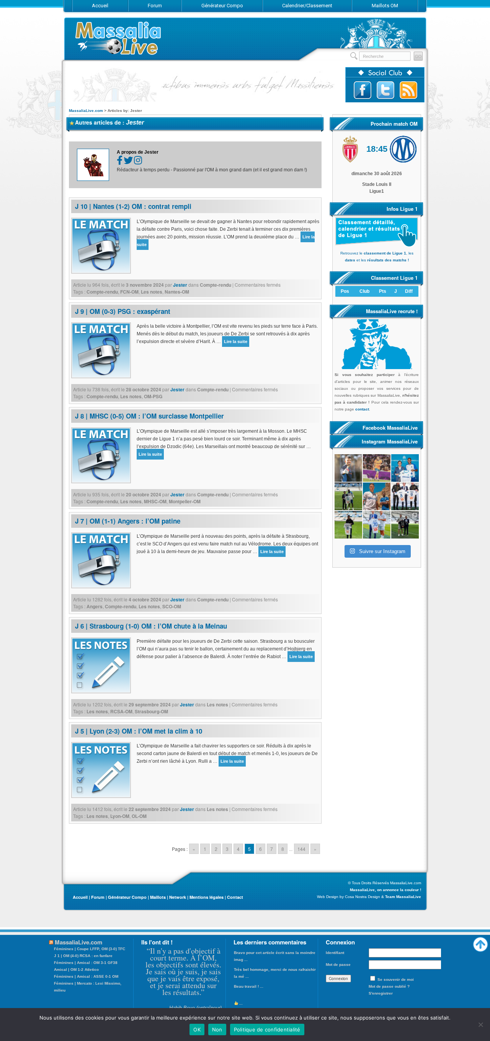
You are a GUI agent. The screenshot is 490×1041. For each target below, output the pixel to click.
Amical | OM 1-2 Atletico (76, 969)
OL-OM (139, 816)
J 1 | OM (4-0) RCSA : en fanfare (83, 956)
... (240, 1003)
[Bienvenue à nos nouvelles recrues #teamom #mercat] (405, 525)
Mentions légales (206, 897)
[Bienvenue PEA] (405, 468)
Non (217, 1029)
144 (301, 849)
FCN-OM (129, 291)
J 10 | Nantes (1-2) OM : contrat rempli (133, 206)
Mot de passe (338, 964)
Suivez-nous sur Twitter (385, 90)
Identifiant (335, 953)
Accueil (80, 897)
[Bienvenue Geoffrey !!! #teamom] (348, 496)
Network (177, 897)
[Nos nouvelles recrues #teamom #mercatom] (405, 496)
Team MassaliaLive (403, 897)
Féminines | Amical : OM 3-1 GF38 (86, 963)
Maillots (158, 897)
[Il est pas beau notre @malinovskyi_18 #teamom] (348, 525)
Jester (135, 122)
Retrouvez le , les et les (376, 256)
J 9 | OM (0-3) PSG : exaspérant (122, 311)
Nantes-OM (177, 291)
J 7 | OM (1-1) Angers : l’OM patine (127, 520)
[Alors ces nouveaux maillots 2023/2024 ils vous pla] (376, 496)
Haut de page (480, 942)
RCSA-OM (121, 711)
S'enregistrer (381, 993)
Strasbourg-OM (151, 711)
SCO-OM (171, 606)
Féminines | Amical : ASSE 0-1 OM (86, 976)
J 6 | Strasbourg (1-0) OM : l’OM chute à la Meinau (151, 626)
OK (197, 1029)
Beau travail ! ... (248, 986)
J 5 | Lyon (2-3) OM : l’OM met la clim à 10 (138, 731)
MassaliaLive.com (118, 38)
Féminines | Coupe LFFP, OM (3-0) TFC (89, 949)
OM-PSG (153, 396)
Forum (98, 897)
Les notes (151, 291)
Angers (95, 606)
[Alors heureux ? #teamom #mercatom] (376, 525)
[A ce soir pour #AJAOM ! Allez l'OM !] (348, 468)
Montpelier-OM (185, 501)
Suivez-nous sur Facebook (362, 90)
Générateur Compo (127, 897)
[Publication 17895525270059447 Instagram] (376, 468)
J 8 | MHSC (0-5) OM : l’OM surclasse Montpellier (149, 415)
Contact (235, 897)
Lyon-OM (119, 816)
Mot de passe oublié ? (389, 986)
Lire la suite (235, 341)
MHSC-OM (155, 501)
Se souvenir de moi (395, 979)
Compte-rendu (215, 284)
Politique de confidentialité (267, 1029)
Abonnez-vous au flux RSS (408, 90)
